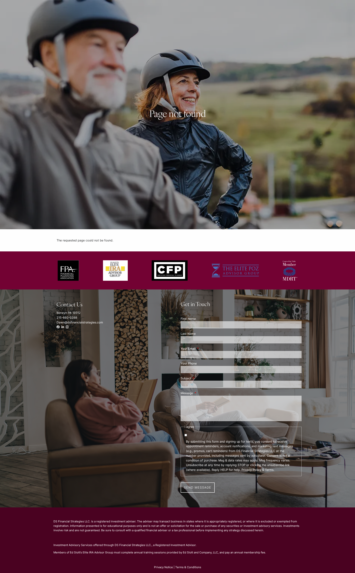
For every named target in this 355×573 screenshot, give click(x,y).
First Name (188, 318)
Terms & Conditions (188, 567)
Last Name (188, 333)
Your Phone (189, 363)
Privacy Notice (163, 567)
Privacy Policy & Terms (257, 470)
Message (202, 393)
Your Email (203, 348)
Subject (201, 378)
